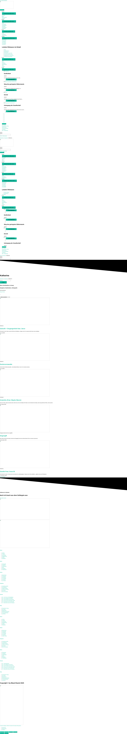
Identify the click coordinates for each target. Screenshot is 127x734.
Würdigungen (4, 64)
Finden (3, 282)
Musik (1, 561)
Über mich (4, 157)
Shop (1, 605)
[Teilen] (11, 732)
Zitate (3, 33)
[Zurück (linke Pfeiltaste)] (2, 733)
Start (1, 255)
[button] (2, 476)
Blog (3, 16)
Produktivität (4, 27)
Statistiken (4, 28)
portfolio (3, 18)
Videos (1, 572)
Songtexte (4, 34)
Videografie (4, 183)
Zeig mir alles (2, 291)
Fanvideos (4, 44)
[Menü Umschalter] (2, 9)
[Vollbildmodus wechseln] (6, 732)
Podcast (3, 15)
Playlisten (3, 26)
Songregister (4, 25)
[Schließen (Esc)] (15, 732)
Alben (3, 165)
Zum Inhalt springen (3, 0)
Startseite (1, 278)
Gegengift (3, 436)
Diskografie (4, 24)
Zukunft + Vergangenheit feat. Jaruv (12, 328)
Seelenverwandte (6, 364)
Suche (1, 132)
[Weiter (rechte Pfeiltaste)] (6, 733)
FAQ (3, 65)
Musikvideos (4, 39)
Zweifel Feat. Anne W (7, 471)
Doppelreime (4, 35)
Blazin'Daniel (4, 17)
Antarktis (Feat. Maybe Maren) (10, 400)
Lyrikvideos (4, 185)
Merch (3, 62)
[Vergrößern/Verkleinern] (2, 732)
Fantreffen (4, 63)
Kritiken (3, 66)
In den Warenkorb (11, 79)
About (1, 550)
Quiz (3, 199)
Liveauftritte (4, 43)
